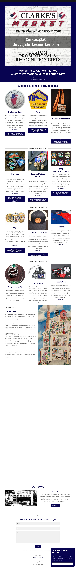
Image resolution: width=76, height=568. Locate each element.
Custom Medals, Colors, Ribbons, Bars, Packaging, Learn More (38, 200)
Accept (62, 563)
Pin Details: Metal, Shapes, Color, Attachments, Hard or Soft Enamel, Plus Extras (38, 130)
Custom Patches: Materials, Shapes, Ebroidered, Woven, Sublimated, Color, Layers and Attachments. (15, 199)
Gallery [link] (40, 4)
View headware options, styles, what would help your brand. (38, 254)
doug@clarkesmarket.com (38, 557)
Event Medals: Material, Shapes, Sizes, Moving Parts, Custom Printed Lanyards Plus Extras (61, 141)
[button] (15, 129)
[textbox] (37, 523)
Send (38, 546)
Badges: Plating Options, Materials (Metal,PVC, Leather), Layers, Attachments (15, 250)
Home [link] (35, 4)
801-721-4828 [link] (38, 1)
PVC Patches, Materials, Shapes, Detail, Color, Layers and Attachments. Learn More (61, 194)
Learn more (55, 505)
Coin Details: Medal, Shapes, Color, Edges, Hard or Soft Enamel (15, 134)
